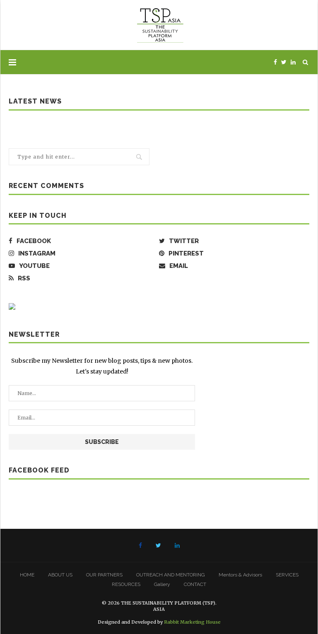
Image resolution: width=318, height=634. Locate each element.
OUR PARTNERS (104, 575)
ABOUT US (60, 575)
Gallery (162, 584)
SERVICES (287, 575)
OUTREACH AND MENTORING (170, 575)
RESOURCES (126, 584)
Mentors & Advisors (240, 575)
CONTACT (195, 584)
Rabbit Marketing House (192, 622)
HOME (27, 575)
